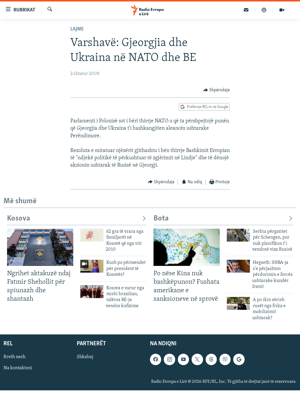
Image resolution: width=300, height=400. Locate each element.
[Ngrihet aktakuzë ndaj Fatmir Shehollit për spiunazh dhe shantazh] (40, 247)
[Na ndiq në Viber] (225, 359)
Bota (161, 219)
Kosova (18, 219)
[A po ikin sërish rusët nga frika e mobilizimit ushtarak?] (238, 303)
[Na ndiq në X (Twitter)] (197, 359)
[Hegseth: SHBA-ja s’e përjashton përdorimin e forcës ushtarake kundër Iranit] (238, 266)
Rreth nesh (14, 357)
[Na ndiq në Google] (238, 359)
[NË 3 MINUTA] (246, 10)
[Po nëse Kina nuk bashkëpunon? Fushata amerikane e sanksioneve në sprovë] (187, 247)
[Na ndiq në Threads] (211, 359)
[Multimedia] (282, 10)
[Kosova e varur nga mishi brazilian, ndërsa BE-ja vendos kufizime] (91, 291)
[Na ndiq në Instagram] (169, 359)
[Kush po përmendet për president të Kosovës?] (91, 266)
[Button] (216, 90)
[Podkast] (264, 10)
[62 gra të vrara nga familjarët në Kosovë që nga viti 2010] (91, 235)
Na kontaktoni (18, 368)
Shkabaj (85, 357)
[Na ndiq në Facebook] (155, 359)
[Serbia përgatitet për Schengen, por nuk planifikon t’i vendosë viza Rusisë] (238, 235)
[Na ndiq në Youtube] (183, 359)
